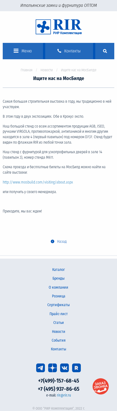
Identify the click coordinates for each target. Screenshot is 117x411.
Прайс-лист (59, 314)
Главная (26, 70)
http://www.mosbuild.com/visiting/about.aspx (38, 182)
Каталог (58, 269)
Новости (47, 70)
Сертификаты (58, 305)
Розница (58, 296)
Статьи (58, 322)
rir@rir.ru (64, 395)
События (59, 340)
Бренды (58, 278)
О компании (58, 287)
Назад (62, 241)
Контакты (58, 349)
